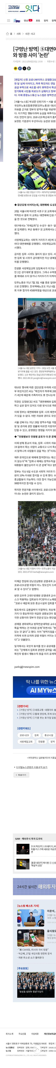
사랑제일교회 (26, 741)
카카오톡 (15, 68)
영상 (26, 20)
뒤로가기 (22, 775)
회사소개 (9, 1033)
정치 (46, 20)
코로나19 (24, 735)
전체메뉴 (8, 20)
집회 (36, 735)
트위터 (24, 68)
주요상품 (22, 1033)
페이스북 (20, 68)
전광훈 (41, 741)
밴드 (29, 68)
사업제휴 (35, 1033)
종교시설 (49, 735)
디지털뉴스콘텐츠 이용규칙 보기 (31, 767)
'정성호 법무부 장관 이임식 (31, 991)
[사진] (30, 917)
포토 (38, 20)
